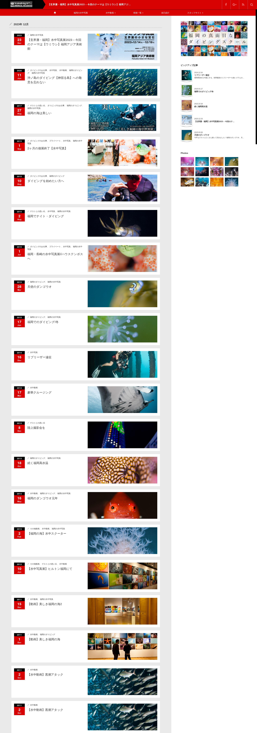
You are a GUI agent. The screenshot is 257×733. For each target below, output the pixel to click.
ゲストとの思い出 (37, 105)
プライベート (55, 141)
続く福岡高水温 (37, 463)
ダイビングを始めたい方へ (45, 181)
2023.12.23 (198, 119)
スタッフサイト (194, 13)
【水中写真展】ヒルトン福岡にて (49, 568)
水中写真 (53, 70)
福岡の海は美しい (39, 113)
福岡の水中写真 (81, 13)
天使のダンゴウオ (39, 286)
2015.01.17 (198, 89)
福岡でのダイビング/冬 (43, 322)
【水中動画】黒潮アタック (45, 674)
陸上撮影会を (36, 427)
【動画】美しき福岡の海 (43, 639)
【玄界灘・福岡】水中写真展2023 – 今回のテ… (214, 121)
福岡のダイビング (74, 105)
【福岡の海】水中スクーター (46, 533)
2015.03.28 (198, 132)
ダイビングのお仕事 (38, 70)
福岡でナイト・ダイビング (45, 216)
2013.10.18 (198, 104)
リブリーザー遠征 (39, 357)
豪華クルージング (39, 392)
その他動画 (34, 529)
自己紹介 (165, 13)
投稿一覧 (137, 13)
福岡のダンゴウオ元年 (42, 498)
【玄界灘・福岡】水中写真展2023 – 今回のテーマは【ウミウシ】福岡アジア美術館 (54, 44)
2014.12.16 (198, 72)
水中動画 (110, 13)
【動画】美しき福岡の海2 (44, 604)
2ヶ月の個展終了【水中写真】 (47, 148)
